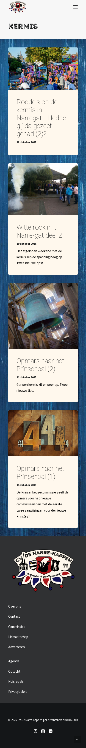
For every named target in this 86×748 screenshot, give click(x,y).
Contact (14, 616)
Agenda (13, 661)
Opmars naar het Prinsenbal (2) (40, 365)
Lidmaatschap (18, 637)
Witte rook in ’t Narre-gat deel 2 (39, 231)
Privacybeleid (17, 691)
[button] (75, 7)
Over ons (14, 606)
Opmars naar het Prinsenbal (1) (40, 472)
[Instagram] (35, 732)
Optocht (14, 671)
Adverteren (16, 647)
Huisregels (16, 681)
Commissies (16, 627)
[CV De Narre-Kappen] (17, 7)
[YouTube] (43, 732)
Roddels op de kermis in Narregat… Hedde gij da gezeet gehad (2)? (41, 118)
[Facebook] (50, 732)
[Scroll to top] (77, 739)
